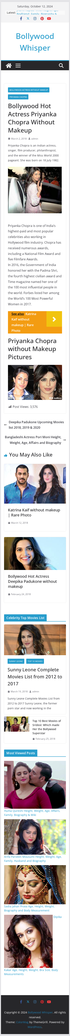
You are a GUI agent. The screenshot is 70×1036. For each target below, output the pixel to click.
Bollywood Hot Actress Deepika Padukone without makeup (32, 581)
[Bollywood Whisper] (8, 65)
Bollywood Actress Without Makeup (29, 90)
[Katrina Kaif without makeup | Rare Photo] (35, 466)
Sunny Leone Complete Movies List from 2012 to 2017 (35, 676)
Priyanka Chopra (18, 97)
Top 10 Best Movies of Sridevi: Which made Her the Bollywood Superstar (46, 727)
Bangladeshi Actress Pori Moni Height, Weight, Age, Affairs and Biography (33, 440)
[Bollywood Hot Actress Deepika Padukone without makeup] (35, 540)
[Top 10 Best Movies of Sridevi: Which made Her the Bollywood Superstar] (16, 729)
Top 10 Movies (35, 661)
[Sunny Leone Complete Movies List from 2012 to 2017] (35, 639)
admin (34, 138)
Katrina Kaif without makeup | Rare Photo (34, 512)
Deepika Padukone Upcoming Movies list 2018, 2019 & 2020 (36, 425)
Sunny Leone (16, 661)
